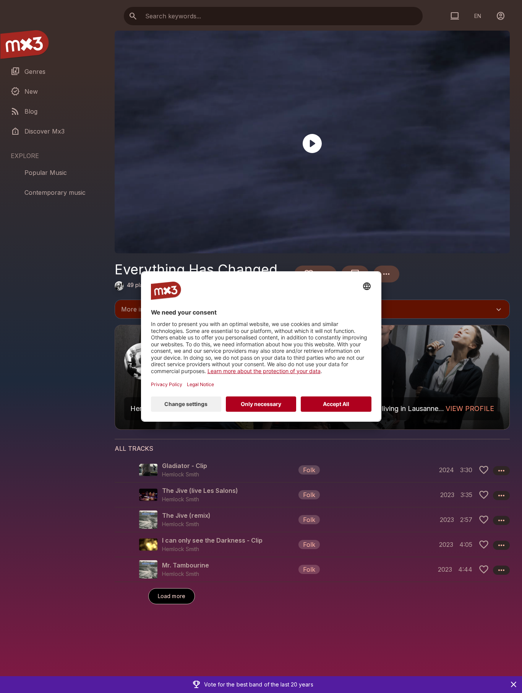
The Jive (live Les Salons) (200, 490)
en (477, 16)
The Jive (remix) (186, 515)
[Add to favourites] (483, 469)
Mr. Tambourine (185, 565)
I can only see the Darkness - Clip (212, 540)
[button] (312, 470)
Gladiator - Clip (184, 466)
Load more (171, 596)
